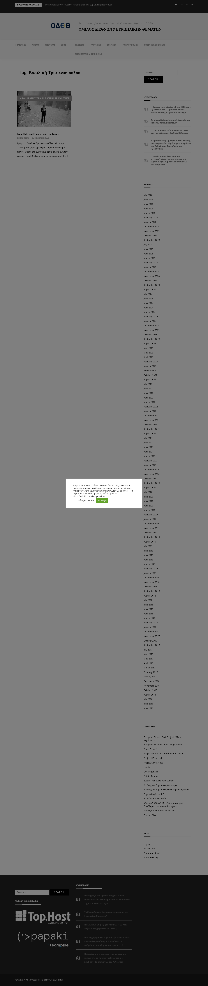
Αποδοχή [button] (102, 500)
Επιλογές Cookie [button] (85, 500)
